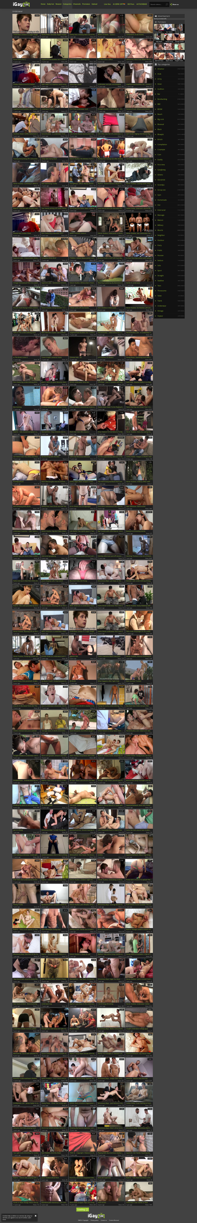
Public (170, 250)
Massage (170, 215)
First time (170, 165)
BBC (170, 104)
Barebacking (170, 99)
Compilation (170, 144)
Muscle (170, 230)
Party (170, 245)
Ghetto (170, 175)
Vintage (170, 311)
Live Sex (107, 4)
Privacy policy (94, 1220)
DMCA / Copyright (83, 1220)
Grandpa (170, 185)
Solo (170, 265)
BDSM (170, 109)
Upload (94, 4)
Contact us (104, 1220)
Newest (58, 4)
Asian (170, 84)
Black (170, 129)
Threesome (170, 291)
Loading (81, 1209)
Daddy (170, 159)
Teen (170, 286)
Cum (170, 154)
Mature (170, 220)
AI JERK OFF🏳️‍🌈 (119, 4)
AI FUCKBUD (141, 4)
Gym (170, 195)
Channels (77, 4)
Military (170, 225)
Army (170, 79)
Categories (67, 4)
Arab (170, 74)
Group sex (170, 190)
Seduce (170, 260)
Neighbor (170, 235)
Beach (170, 114)
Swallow (170, 280)
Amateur (170, 69)
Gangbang (170, 170)
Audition (170, 89)
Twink (170, 301)
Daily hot (50, 4)
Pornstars (86, 4)
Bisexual (170, 124)
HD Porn (131, 4)
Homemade (170, 200)
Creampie (170, 149)
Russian (170, 255)
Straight (170, 275)
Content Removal (114, 1220)
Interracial (170, 210)
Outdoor (170, 240)
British (170, 139)
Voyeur (170, 316)
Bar (170, 94)
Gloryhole (170, 180)
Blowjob (171, 134)
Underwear (170, 306)
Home (43, 4)
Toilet (170, 296)
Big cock (170, 119)
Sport (170, 270)
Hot (170, 205)
